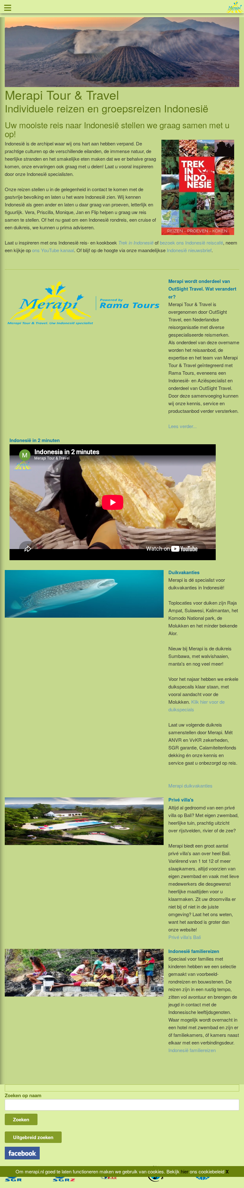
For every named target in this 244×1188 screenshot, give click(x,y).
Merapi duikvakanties (190, 785)
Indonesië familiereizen (192, 1050)
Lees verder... (182, 426)
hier (184, 1171)
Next (234, 45)
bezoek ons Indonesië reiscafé (191, 242)
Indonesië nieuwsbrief (189, 250)
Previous (9, 45)
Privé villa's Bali (184, 937)
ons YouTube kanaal (53, 250)
